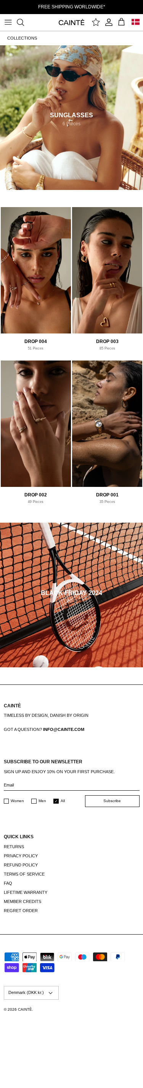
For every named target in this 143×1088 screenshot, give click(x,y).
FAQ (8, 883)
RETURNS (14, 846)
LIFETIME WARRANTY (25, 892)
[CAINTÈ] (71, 22)
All (63, 801)
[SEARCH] (24, 22)
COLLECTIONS (22, 38)
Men (42, 801)
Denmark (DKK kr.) (26, 992)
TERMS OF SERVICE (24, 874)
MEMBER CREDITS (22, 901)
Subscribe (112, 801)
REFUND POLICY (21, 865)
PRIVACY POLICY (21, 855)
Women (17, 801)
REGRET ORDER (21, 910)
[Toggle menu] (8, 22)
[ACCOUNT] (109, 22)
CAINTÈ (25, 1009)
